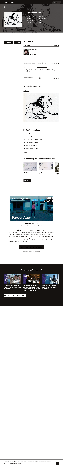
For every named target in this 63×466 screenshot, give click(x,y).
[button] (56, 96)
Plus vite (26, 172)
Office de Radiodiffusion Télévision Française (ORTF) (41, 70)
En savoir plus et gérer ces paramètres (12, 464)
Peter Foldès (41, 16)
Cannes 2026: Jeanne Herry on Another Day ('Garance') (30, 287)
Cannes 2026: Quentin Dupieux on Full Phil (49, 286)
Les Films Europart (42, 18)
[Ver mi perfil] (59, 2)
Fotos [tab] (26, 90)
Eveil (40, 172)
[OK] (57, 463)
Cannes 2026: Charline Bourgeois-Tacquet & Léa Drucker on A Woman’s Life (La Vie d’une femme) (12, 288)
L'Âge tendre (22, 230)
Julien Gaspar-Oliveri (38, 230)
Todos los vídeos (20, 295)
